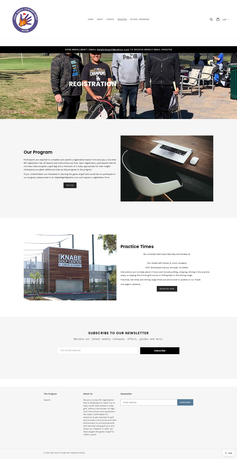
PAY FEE (70, 185)
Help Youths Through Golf (59, 453)
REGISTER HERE (167, 289)
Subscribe (159, 350)
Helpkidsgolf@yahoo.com (113, 49)
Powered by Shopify (77, 453)
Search (47, 400)
